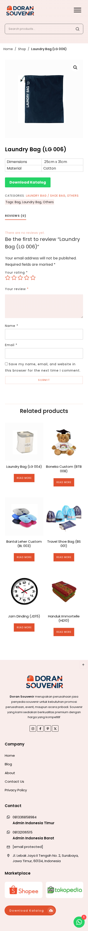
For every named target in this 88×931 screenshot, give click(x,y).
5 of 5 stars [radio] (33, 277)
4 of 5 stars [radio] (26, 277)
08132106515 (22, 832)
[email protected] (28, 846)
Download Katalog (27, 182)
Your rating (16, 272)
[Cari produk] (77, 29)
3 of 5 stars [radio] (20, 277)
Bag (18, 202)
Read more (24, 478)
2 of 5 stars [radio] (14, 277)
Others (73, 196)
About (10, 772)
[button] (75, 67)
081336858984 (25, 817)
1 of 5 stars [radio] (7, 277)
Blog (8, 764)
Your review (17, 289)
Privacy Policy (16, 790)
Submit (44, 380)
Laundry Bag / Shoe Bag (45, 196)
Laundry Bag (31, 202)
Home (10, 755)
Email (11, 345)
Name (11, 326)
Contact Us (14, 781)
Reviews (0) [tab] (15, 216)
